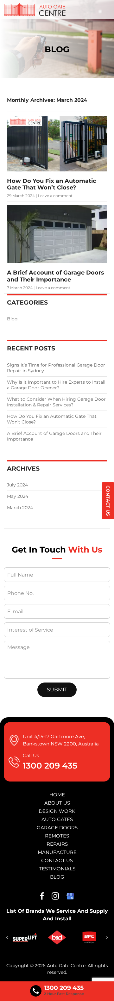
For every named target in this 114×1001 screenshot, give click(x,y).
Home (57, 795)
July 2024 (17, 485)
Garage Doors (57, 828)
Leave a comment (55, 195)
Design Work (57, 811)
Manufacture (57, 852)
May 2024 (17, 496)
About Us (57, 803)
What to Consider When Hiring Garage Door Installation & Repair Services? (56, 402)
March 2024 (20, 507)
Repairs (57, 844)
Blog (12, 319)
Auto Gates (57, 819)
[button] (7, 937)
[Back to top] (103, 991)
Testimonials (57, 869)
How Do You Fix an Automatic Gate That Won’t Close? (51, 184)
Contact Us (108, 500)
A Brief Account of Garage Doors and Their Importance (55, 276)
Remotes (57, 836)
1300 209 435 (50, 766)
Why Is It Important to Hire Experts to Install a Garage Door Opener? (56, 385)
